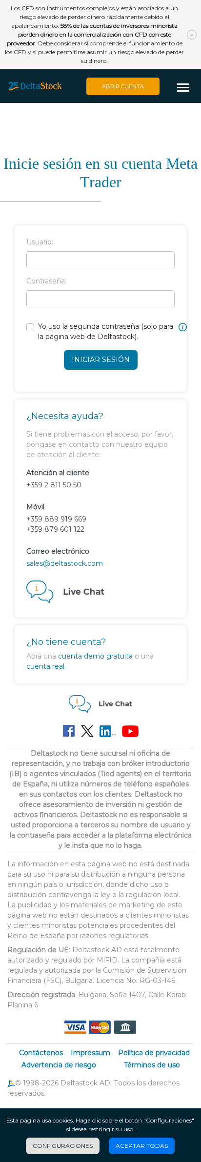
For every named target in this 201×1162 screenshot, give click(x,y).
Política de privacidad (154, 1052)
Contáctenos (41, 1052)
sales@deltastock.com (64, 563)
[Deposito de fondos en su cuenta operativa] (100, 1027)
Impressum (90, 1052)
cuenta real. (46, 666)
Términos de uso (152, 1065)
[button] (186, 88)
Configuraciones (63, 1145)
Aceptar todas (142, 1145)
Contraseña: (46, 281)
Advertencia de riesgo (58, 1065)
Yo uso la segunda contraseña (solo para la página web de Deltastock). (105, 331)
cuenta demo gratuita (95, 656)
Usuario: (39, 242)
